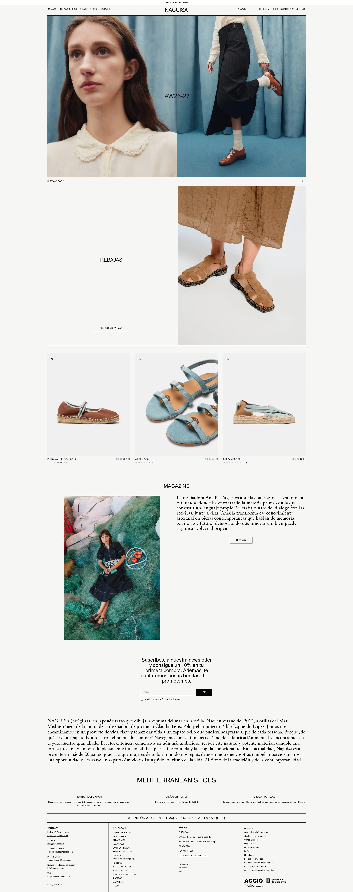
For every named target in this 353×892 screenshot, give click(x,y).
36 (51, 463)
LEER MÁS (241, 540)
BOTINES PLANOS (121, 848)
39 (61, 463)
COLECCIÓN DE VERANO (111, 328)
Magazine (105, 9)
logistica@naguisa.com (57, 835)
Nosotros (248, 828)
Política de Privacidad (253, 859)
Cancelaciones (251, 840)
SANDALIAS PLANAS (122, 867)
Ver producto (88, 442)
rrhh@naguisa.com (55, 844)
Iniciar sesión (287, 9)
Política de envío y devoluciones (258, 863)
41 (67, 463)
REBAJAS (84, 9)
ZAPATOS (117, 878)
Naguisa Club (250, 844)
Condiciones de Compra (255, 866)
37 (55, 463)
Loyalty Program (251, 847)
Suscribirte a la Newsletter (256, 832)
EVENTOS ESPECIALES (124, 859)
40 (64, 463)
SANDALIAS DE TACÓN (123, 871)
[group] (176, 96)
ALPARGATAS (119, 840)
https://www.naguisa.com (58, 876)
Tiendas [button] (263, 9)
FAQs (246, 851)
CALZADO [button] (52, 9)
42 (245, 463)
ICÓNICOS (117, 863)
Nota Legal (249, 855)
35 (48, 463)
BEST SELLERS (120, 836)
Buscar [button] (242, 9)
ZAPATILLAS (118, 882)
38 (58, 463)
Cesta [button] (301, 9)
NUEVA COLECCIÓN (69, 9)
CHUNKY (117, 855)
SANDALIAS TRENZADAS (124, 874)
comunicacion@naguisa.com (60, 860)
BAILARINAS (118, 844)
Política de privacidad (171, 699)
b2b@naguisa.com (55, 868)
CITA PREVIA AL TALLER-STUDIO (193, 855)
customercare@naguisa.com (60, 852)
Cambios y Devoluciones (255, 836)
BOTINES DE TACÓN (122, 851)
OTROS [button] (93, 9)
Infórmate (301, 802)
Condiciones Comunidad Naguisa (259, 870)
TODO (116, 886)
